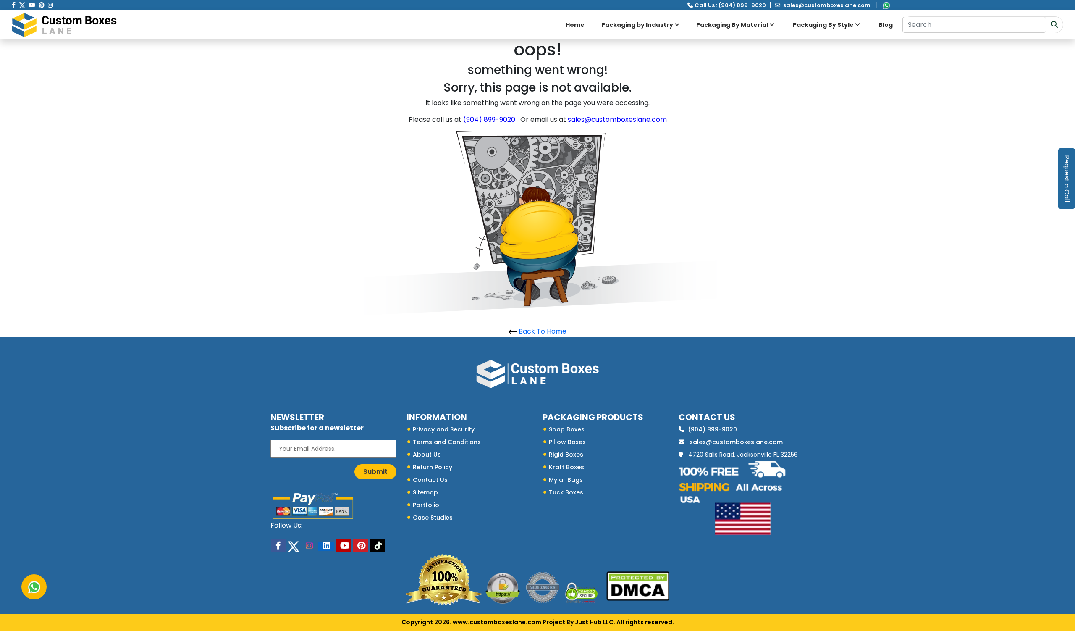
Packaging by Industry (637, 25)
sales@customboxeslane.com (827, 5)
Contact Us (430, 480)
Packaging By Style (824, 25)
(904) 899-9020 (489, 119)
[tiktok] (377, 545)
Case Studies (433, 517)
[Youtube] (32, 5)
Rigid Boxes (566, 454)
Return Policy (432, 467)
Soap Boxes (567, 429)
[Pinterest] (41, 5)
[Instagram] (50, 5)
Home (575, 25)
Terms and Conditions (447, 442)
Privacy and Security (444, 429)
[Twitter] (22, 5)
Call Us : (730, 5)
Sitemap (425, 492)
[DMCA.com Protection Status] (637, 579)
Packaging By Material (732, 25)
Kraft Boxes (566, 467)
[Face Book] (13, 5)
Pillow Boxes (567, 442)
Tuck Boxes (566, 492)
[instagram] (309, 546)
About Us (427, 454)
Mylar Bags (566, 480)
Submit (375, 471)
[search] (1054, 25)
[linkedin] (326, 546)
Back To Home (541, 331)
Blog (885, 25)
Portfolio (426, 505)
